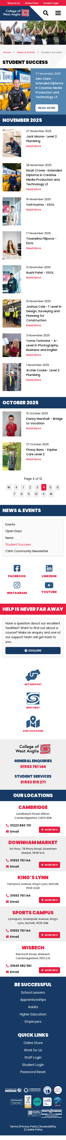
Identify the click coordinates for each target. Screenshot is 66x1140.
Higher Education (33, 1014)
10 (36, 494)
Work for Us (13, 3)
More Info (51, 829)
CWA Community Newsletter (26, 551)
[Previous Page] (16, 487)
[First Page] (9, 487)
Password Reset (33, 1072)
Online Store (31, 3)
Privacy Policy (29, 1126)
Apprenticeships (33, 999)
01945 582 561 (20, 966)
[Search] (45, 13)
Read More (33, 146)
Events (10, 524)
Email (14, 831)
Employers (33, 1021)
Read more (46, 108)
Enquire (35, 650)
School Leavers (33, 992)
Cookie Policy (34, 1129)
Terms (14, 1126)
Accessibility (48, 1126)
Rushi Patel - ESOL (40, 272)
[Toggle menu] (58, 14)
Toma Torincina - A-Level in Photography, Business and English (42, 345)
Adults (33, 1007)
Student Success (18, 544)
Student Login (51, 3)
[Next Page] (43, 494)
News (9, 538)
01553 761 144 (33, 767)
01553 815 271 (33, 782)
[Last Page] (51, 494)
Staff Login (33, 1057)
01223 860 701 (20, 825)
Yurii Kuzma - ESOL (40, 204)
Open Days (13, 531)
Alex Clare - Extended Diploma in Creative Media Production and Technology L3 (49, 87)
